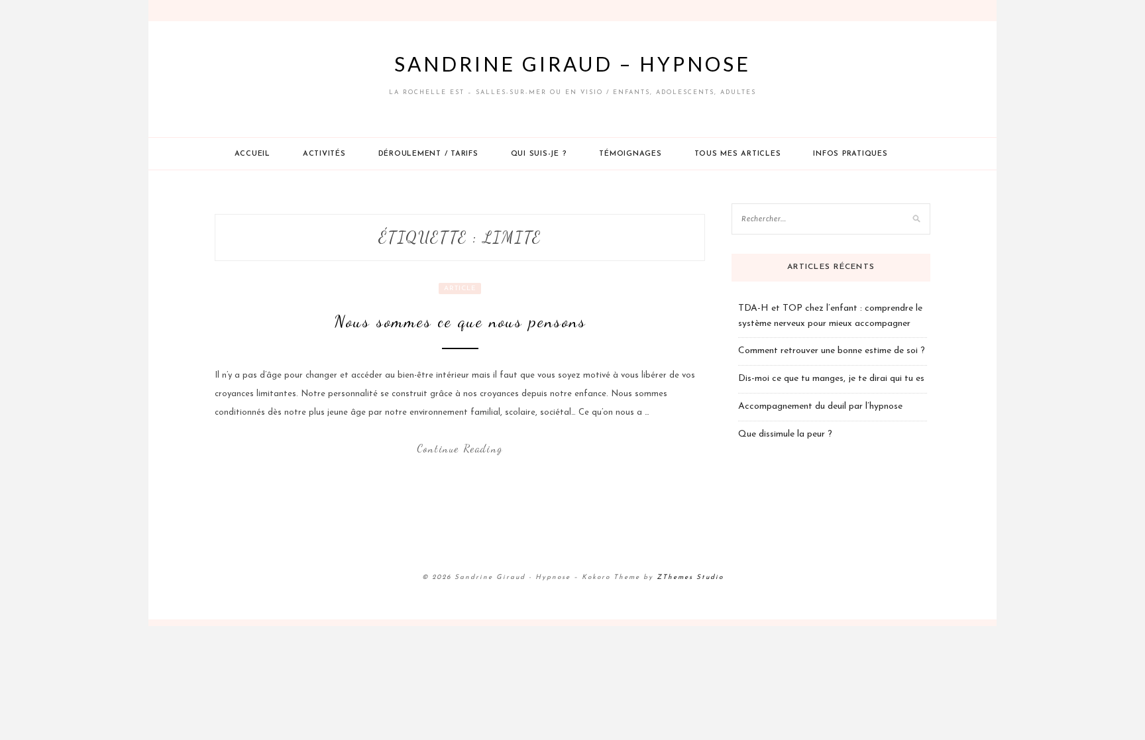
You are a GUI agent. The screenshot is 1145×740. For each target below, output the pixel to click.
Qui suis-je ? (539, 154)
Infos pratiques (850, 154)
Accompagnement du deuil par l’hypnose (820, 406)
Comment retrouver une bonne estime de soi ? (831, 351)
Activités (324, 154)
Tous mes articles (737, 154)
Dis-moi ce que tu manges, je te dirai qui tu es (831, 379)
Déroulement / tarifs (428, 154)
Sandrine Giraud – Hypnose (572, 64)
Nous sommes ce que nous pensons (460, 321)
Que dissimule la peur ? (785, 434)
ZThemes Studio (690, 577)
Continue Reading (460, 448)
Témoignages (630, 154)
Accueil (252, 154)
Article (460, 288)
